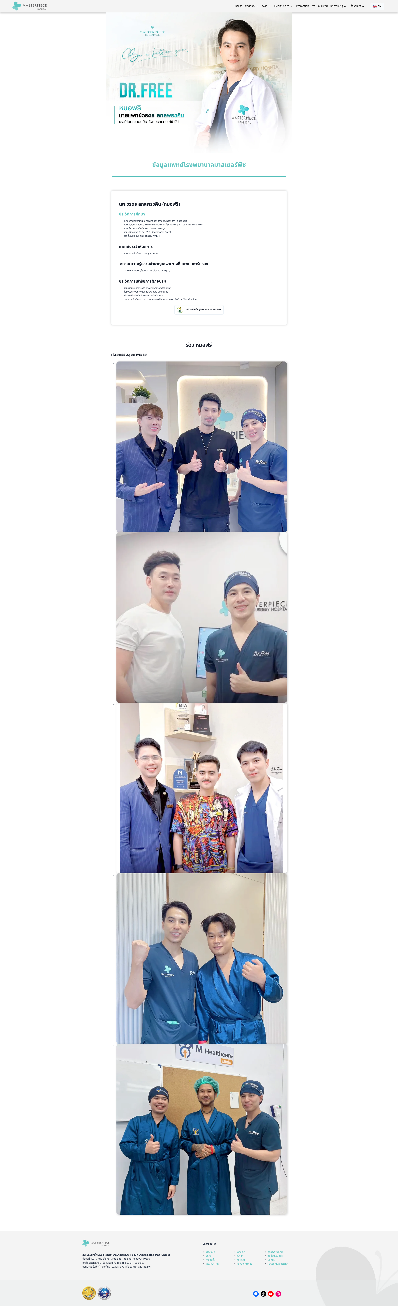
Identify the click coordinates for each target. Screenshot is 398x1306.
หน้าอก (239, 1256)
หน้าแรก (238, 6)
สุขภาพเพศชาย (275, 1252)
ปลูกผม (271, 1260)
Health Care (281, 6)
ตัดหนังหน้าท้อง (244, 1264)
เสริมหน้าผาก (212, 1264)
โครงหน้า (240, 1252)
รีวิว (313, 6)
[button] (201, 446)
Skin (264, 6)
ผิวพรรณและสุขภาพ (278, 1264)
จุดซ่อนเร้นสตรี (275, 1256)
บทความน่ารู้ (336, 6)
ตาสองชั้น (210, 1260)
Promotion (302, 6)
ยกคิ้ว (208, 1256)
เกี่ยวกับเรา (355, 6)
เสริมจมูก (210, 1252)
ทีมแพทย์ (323, 6)
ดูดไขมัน (240, 1260)
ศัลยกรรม (250, 6)
